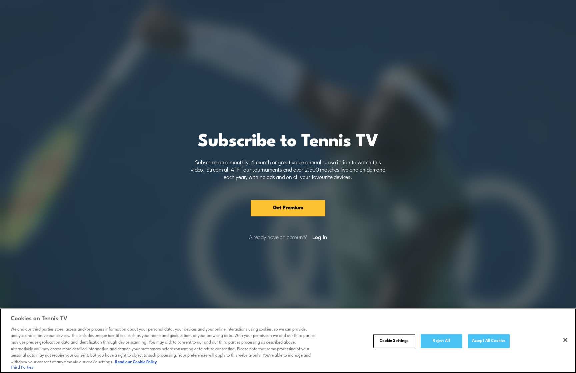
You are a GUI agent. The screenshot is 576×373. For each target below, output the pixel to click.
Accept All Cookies (488, 341)
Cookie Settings (394, 341)
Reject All (441, 341)
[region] (288, 340)
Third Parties (22, 368)
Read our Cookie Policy (136, 362)
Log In (319, 237)
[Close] (565, 340)
